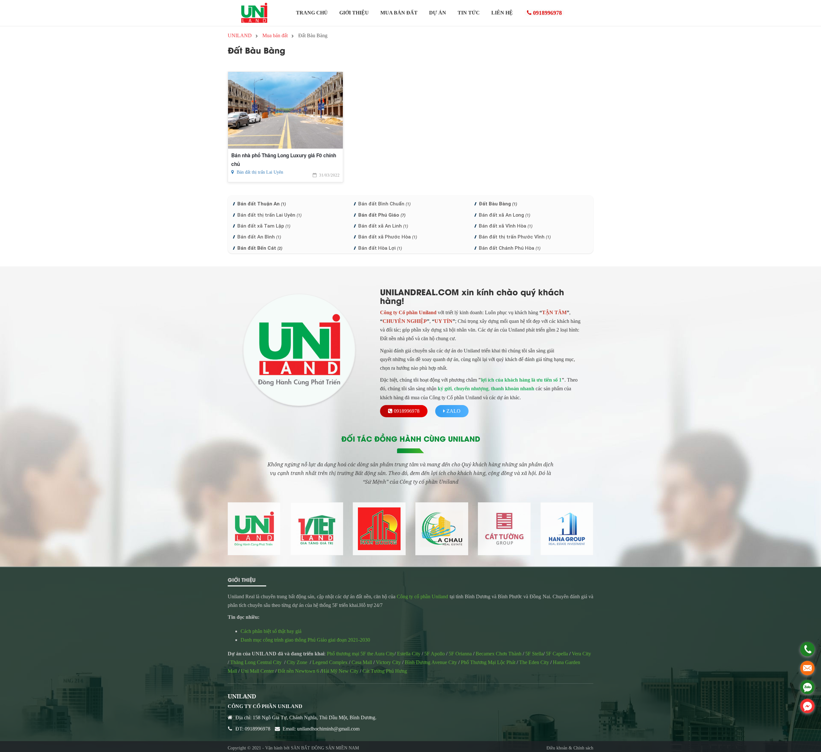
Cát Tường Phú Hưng (384, 671)
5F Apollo (434, 653)
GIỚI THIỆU (354, 12)
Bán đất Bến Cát (259, 248)
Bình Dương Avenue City (431, 662)
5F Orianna (460, 653)
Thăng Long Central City (256, 662)
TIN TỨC (469, 12)
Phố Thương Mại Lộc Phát (488, 662)
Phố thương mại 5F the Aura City (360, 653)
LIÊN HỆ (502, 12)
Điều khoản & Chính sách (569, 748)
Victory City (388, 662)
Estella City (408, 653)
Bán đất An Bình (259, 237)
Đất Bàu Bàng (498, 204)
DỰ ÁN (437, 12)
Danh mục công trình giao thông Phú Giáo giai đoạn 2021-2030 (305, 640)
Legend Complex (330, 662)
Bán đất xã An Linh (383, 226)
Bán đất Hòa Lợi (380, 248)
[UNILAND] (254, 13)
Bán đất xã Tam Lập (263, 226)
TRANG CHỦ (312, 12)
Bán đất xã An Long (504, 215)
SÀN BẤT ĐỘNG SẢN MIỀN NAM (325, 748)
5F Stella (534, 653)
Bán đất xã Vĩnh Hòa (505, 226)
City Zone (297, 662)
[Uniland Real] (254, 528)
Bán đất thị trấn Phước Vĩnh (515, 237)
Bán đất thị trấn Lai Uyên (259, 172)
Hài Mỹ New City (340, 671)
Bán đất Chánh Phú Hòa (509, 248)
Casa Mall (361, 662)
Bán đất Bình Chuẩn (384, 204)
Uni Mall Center (257, 671)
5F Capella (557, 653)
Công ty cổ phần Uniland (422, 596)
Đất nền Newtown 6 (298, 671)
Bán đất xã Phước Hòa (387, 237)
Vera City (581, 653)
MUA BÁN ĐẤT (399, 12)
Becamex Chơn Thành (497, 653)
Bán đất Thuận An (261, 204)
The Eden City (534, 662)
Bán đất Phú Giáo (381, 215)
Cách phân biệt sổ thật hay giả (272, 631)
